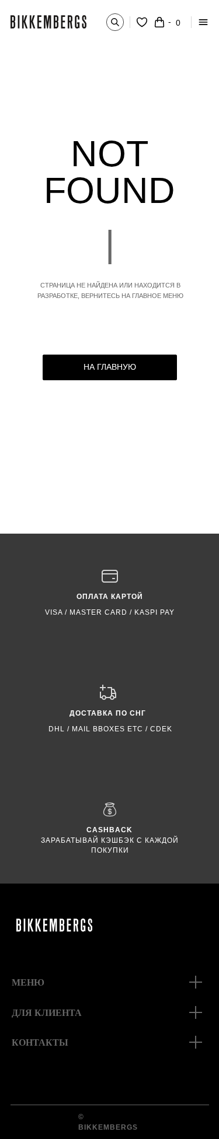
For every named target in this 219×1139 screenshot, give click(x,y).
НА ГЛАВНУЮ (110, 367)
